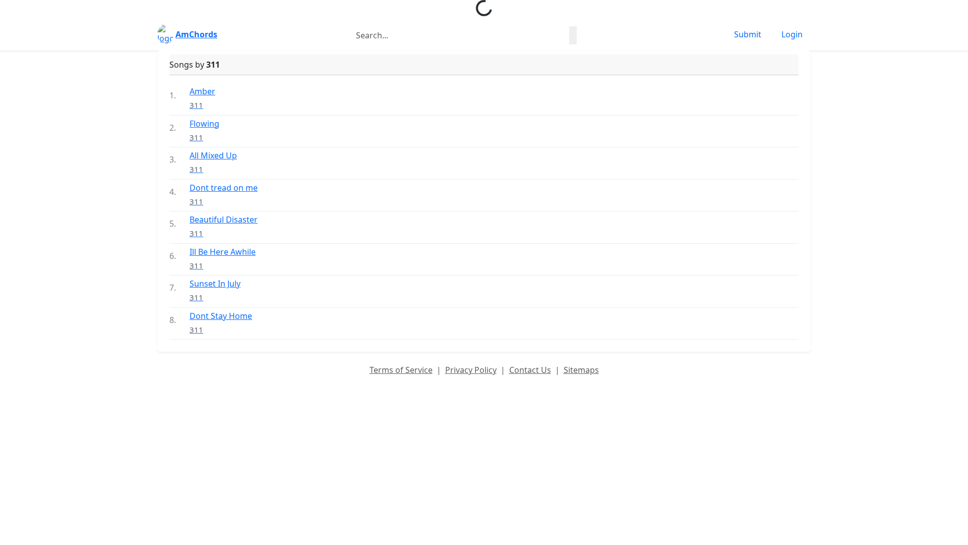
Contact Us (530, 369)
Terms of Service (401, 369)
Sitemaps (581, 369)
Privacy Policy (471, 369)
